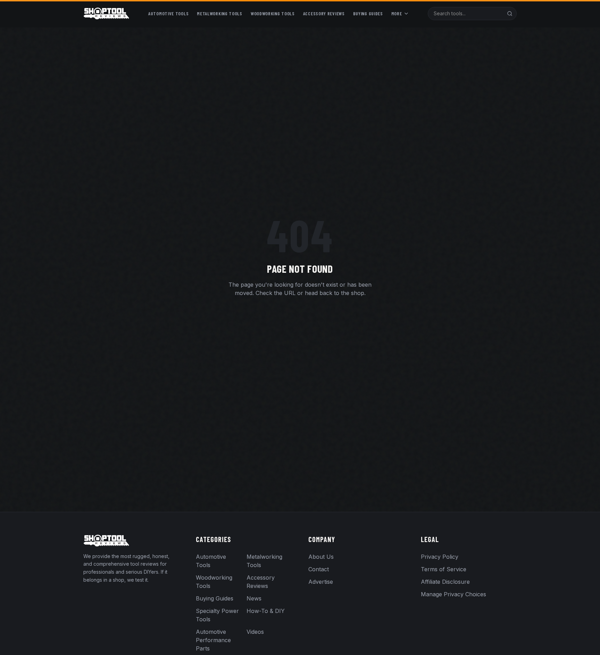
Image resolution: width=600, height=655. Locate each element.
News (254, 598)
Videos (255, 631)
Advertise (320, 581)
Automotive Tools (168, 13)
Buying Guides (368, 13)
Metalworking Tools (219, 13)
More (396, 13)
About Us (321, 556)
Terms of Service (443, 569)
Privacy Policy (439, 556)
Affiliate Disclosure (445, 581)
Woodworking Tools (273, 13)
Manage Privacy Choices (453, 594)
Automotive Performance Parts (213, 640)
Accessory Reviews (324, 13)
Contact (318, 569)
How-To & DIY (266, 610)
